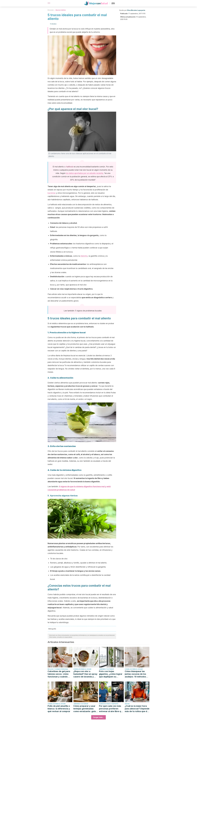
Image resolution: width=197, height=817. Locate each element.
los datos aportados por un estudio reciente (84, 173)
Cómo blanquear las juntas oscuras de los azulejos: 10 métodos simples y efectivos (135, 674)
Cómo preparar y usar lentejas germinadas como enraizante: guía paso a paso (84, 709)
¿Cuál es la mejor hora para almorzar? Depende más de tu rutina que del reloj (137, 709)
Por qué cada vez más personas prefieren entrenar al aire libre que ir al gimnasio (111, 709)
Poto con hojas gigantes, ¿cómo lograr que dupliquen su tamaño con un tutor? (110, 674)
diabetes (84, 256)
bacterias (51, 193)
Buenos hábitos (61, 10)
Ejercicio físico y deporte (108, 704)
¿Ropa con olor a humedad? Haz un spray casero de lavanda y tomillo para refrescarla (85, 674)
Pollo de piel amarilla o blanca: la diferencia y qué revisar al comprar (59, 709)
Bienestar (51, 10)
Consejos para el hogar (82, 669)
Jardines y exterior (106, 669)
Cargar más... (98, 717)
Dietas (127, 704)
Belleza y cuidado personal (58, 669)
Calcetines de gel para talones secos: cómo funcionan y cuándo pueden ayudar (59, 674)
